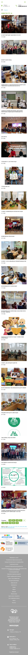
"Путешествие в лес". (5, 186)
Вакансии (14, 591)
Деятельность (14, 585)
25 (3, 523)
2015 (14, 526)
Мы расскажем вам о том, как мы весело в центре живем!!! (13, 387)
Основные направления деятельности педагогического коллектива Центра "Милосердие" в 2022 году (13, 511)
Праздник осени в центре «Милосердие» (9, 412)
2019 (23, 526)
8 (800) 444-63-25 (22, 6)
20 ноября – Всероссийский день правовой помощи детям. (13, 261)
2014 (11, 526)
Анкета (14, 600)
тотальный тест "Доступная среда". (9, 161)
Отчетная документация (14, 571)
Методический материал (14, 580)
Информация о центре (14, 557)
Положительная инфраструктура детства (14, 559)
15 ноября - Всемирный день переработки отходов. (12, 211)
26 (6, 523)
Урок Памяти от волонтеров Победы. (9, 462)
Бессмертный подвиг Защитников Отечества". (11, 35)
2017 (18, 526)
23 (20, 520)
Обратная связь (14, 593)
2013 (9, 526)
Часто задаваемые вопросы (14, 598)
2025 (11, 527)
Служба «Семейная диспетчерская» (14, 576)
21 (13, 520)
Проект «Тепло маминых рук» (14, 578)
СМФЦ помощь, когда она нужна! (8, 437)
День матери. (4, 136)
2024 (9, 527)
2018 (21, 526)
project (17, 652)
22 (17, 520)
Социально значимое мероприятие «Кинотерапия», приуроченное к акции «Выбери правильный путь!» (12, 111)
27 (10, 523)
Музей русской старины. (6, 60)
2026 (13, 527)
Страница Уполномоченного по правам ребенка (14, 562)
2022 (4, 527)
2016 (16, 526)
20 (10, 520)
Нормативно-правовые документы (14, 574)
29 (17, 523)
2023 (7, 527)
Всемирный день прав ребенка (7, 236)
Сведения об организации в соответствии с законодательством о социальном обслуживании (14, 569)
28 (13, 523)
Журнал (14, 589)
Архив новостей (14, 582)
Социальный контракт (14, 564)
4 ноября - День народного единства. (9, 362)
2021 (2, 527)
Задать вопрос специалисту (14, 596)
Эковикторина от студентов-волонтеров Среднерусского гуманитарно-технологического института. (13, 85)
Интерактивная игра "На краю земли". (9, 286)
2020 (26, 526)
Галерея (14, 587)
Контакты (14, 602)
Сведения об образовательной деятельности (14, 566)
